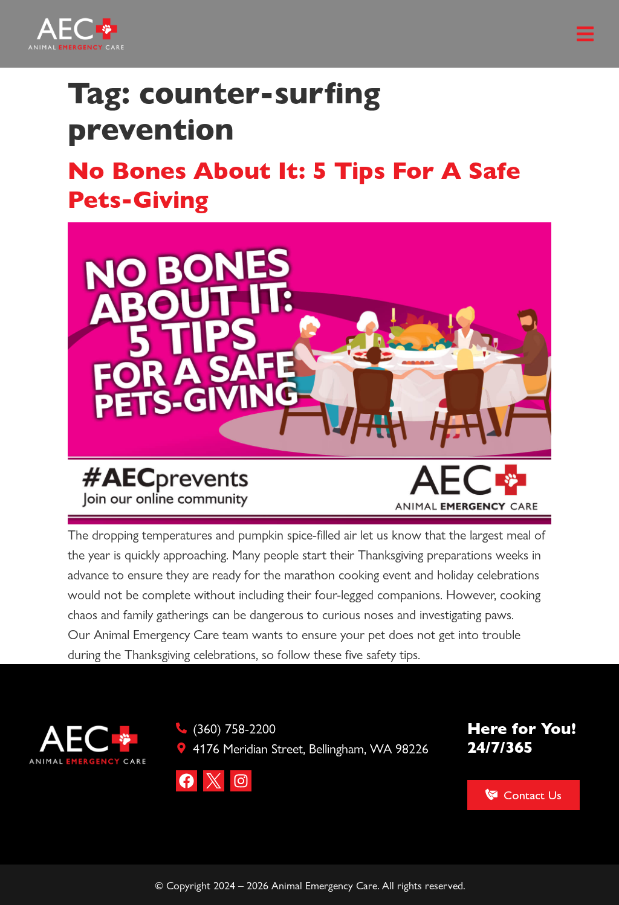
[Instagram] (240, 780)
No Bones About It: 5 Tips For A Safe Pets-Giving (294, 183)
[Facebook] (186, 780)
